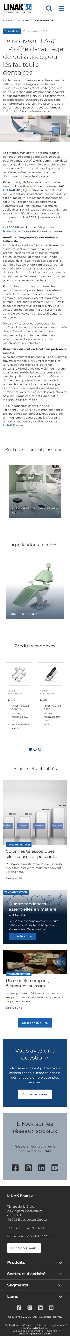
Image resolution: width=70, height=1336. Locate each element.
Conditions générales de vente (34, 1333)
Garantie (52, 1331)
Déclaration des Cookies (18, 1325)
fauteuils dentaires (17, 231)
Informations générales (50, 1325)
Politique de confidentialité (27, 1331)
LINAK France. (13, 425)
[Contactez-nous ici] (61, 962)
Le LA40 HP (11, 190)
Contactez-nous (35, 1094)
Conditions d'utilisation (34, 1328)
